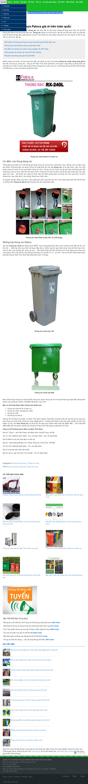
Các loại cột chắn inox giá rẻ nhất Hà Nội (18, 633)
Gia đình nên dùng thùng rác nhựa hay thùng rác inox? (63, 522)
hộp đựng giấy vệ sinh (65, 751)
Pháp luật (6, 18)
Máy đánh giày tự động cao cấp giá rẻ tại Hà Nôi (20, 636)
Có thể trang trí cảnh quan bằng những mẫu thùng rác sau (32, 670)
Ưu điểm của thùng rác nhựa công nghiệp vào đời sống (26, 49)
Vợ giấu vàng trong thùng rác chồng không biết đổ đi (22, 495)
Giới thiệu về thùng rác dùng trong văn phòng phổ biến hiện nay (29, 42)
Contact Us (17, 777)
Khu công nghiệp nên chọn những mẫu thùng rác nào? (31, 680)
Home (5, 777)
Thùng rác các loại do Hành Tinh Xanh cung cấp (20, 548)
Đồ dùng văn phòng (19, 463)
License (10, 777)
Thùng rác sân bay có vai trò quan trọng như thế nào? (30, 700)
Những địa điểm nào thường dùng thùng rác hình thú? (30, 720)
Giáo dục (6, 14)
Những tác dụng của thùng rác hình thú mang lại (28, 730)
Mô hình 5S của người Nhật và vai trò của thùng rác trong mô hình (21, 522)
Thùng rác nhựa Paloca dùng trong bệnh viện (22, 45)
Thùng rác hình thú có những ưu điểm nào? (27, 740)
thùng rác (9, 466)
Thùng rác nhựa (33, 463)
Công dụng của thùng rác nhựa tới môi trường (22, 52)
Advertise (25, 777)
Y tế (4, 22)
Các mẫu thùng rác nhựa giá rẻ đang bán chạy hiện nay (21, 576)
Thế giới (5, 25)
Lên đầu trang (81, 753)
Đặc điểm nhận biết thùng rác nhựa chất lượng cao (64, 575)
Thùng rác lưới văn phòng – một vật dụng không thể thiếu (24, 639)
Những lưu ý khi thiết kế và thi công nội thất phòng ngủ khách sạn (27, 622)
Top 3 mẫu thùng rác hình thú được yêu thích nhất (29, 710)
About (30, 777)
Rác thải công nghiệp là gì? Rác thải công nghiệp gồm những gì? (34, 650)
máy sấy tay (35, 751)
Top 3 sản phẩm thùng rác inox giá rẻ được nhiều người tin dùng (26, 629)
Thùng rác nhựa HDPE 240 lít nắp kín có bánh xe (63, 548)
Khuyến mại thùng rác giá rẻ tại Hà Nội (19, 55)
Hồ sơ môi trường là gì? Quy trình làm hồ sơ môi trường (31, 660)
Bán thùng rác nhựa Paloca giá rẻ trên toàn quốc (37, 26)
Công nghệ (6, 29)
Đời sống (6, 10)
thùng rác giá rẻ (19, 466)
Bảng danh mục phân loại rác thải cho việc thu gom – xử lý (65, 496)
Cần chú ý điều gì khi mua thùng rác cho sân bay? (29, 690)
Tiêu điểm (6, 6)
